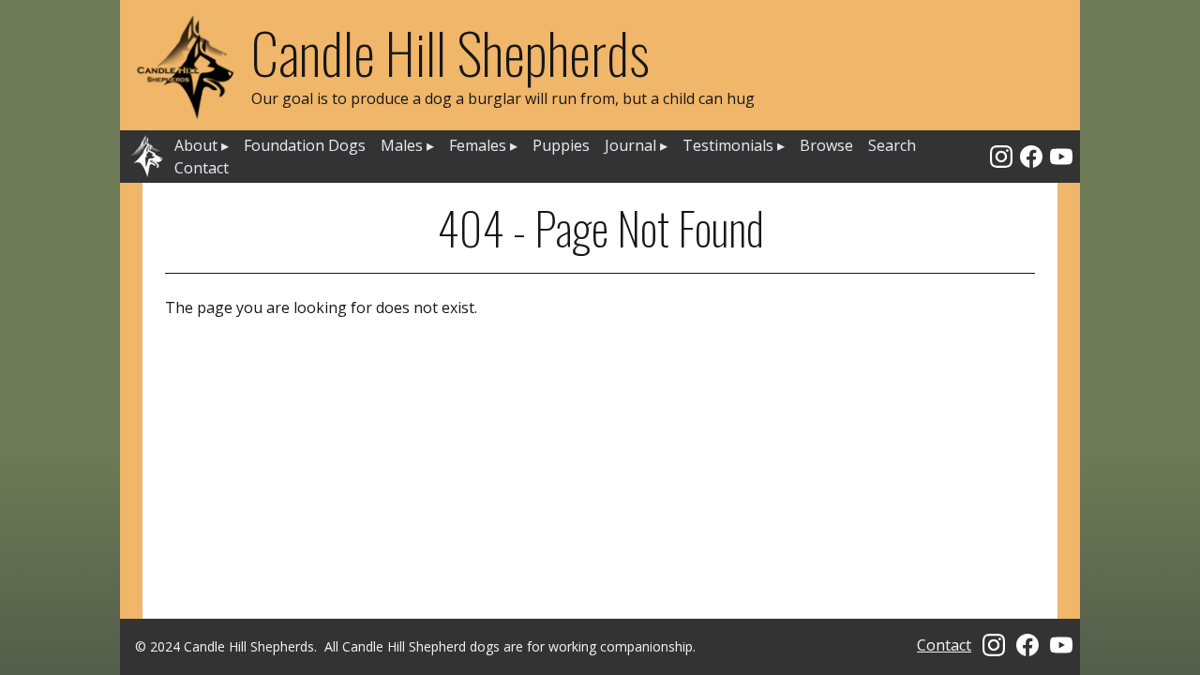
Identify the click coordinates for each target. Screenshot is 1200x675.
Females (483, 145)
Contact (201, 168)
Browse (826, 145)
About (201, 145)
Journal (636, 145)
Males (407, 145)
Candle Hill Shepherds (450, 51)
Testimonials (733, 145)
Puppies (561, 145)
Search (892, 145)
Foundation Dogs (305, 145)
